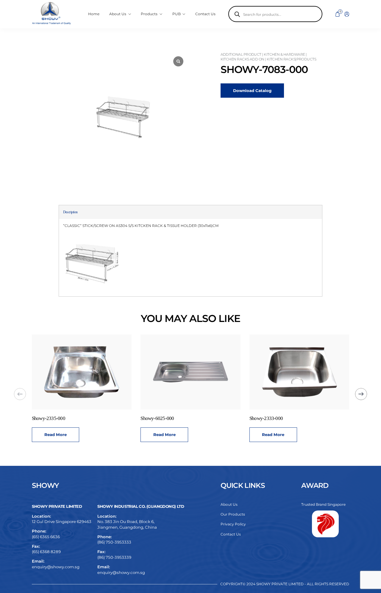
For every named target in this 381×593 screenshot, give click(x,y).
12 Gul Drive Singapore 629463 (61, 521)
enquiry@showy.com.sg (55, 566)
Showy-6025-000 (157, 418)
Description (70, 212)
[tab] (70, 212)
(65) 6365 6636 (46, 536)
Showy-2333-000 (266, 418)
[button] (361, 394)
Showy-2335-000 (48, 418)
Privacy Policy (233, 524)
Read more (55, 434)
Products (149, 14)
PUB (176, 14)
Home (93, 14)
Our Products (233, 514)
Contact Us (205, 14)
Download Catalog (252, 90)
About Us (229, 504)
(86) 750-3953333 (114, 542)
